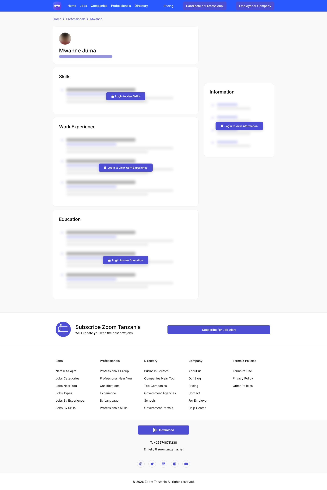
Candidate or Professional (204, 6)
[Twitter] (152, 464)
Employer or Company (255, 6)
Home (57, 19)
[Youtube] (186, 464)
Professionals (75, 19)
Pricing (169, 6)
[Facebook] (175, 464)
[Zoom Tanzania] (57, 5)
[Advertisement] (239, 52)
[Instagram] (141, 464)
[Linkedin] (163, 464)
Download (166, 430)
